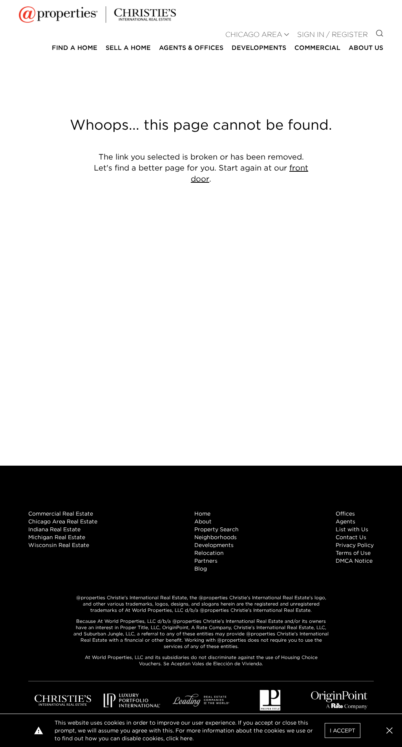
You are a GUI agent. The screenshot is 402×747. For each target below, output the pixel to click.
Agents (345, 521)
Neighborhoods (215, 537)
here (186, 738)
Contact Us (351, 537)
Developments (259, 47)
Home (202, 513)
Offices (345, 513)
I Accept (342, 730)
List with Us (352, 529)
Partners (205, 561)
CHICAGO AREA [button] (253, 34)
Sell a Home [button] (128, 47)
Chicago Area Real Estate (62, 521)
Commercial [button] (317, 47)
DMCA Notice (354, 561)
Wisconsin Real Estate (58, 545)
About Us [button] (366, 47)
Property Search (216, 529)
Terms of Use (353, 553)
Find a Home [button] (74, 47)
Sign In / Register (332, 34)
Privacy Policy (355, 545)
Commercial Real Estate (60, 513)
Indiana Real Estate (54, 529)
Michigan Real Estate (56, 537)
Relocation (209, 553)
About (203, 521)
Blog (200, 568)
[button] (389, 730)
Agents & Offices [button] (191, 47)
